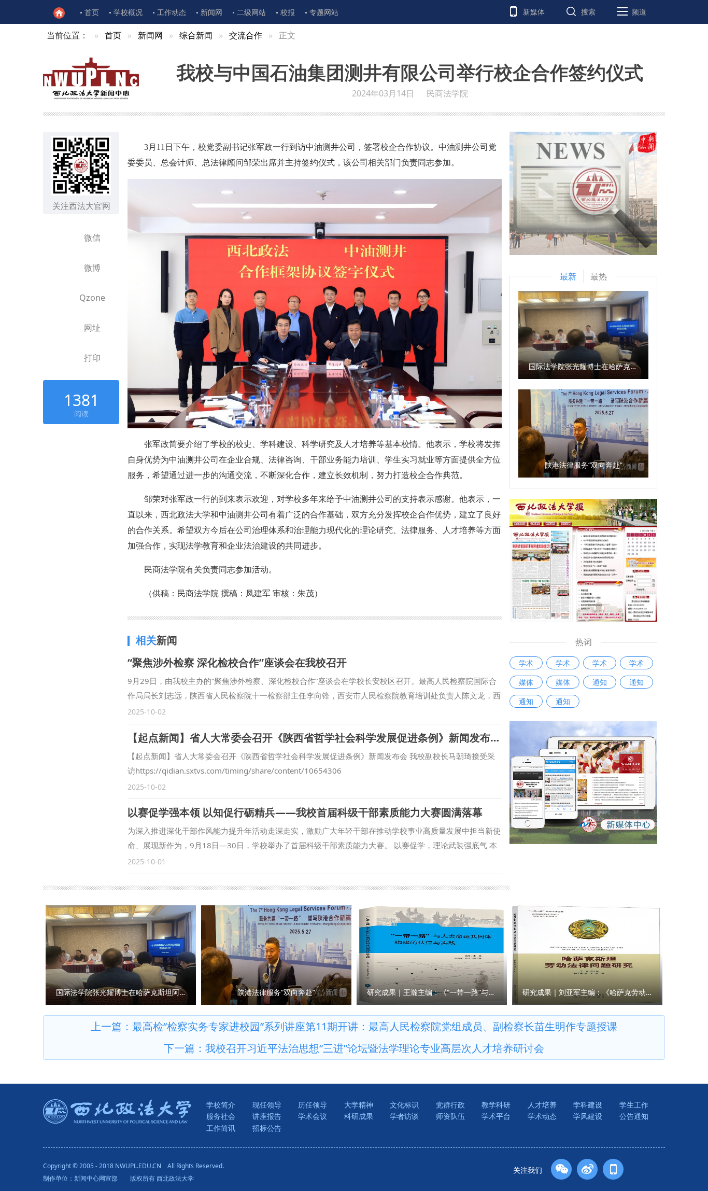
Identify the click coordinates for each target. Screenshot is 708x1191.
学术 (526, 663)
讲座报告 (266, 1116)
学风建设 (587, 1116)
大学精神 (358, 1105)
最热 (598, 276)
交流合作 (245, 35)
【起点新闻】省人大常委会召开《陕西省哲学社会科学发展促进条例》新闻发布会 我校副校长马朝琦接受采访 (378, 738)
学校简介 (220, 1105)
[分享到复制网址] (64, 328)
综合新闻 (196, 35)
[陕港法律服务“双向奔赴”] (583, 432)
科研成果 (358, 1116)
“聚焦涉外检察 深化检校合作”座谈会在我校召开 (237, 662)
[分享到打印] (64, 358)
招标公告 (266, 1128)
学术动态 (542, 1116)
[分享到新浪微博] (64, 267)
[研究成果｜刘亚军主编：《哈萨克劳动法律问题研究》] (587, 954)
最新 (568, 276)
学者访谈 (404, 1116)
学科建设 (587, 1105)
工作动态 (171, 12)
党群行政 (450, 1105)
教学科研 (496, 1105)
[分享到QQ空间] (64, 298)
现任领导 (266, 1105)
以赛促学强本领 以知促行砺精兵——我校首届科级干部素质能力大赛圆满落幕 (305, 812)
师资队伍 (450, 1116)
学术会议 (312, 1116)
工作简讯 (220, 1128)
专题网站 (323, 12)
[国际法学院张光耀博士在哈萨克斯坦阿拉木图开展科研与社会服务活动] (583, 334)
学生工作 (633, 1105)
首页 (91, 12)
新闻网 (211, 12)
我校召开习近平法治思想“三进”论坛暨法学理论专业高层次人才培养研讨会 (374, 1048)
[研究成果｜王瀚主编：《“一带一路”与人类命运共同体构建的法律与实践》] (432, 954)
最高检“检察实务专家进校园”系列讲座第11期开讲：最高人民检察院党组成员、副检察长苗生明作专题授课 (374, 1026)
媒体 (526, 682)
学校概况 (128, 12)
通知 (599, 682)
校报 (287, 12)
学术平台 (496, 1116)
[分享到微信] (64, 237)
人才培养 (542, 1105)
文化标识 (404, 1105)
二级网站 (251, 12)
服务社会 (220, 1116)
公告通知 (633, 1116)
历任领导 (312, 1105)
